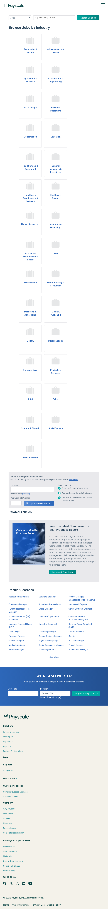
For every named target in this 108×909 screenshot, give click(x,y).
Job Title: (12, 689)
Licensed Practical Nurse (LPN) (20, 625)
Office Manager (46, 609)
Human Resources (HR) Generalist (19, 618)
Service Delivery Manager (50, 636)
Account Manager (76, 640)
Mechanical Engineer (77, 604)
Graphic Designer (16, 640)
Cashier (71, 636)
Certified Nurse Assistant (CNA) (80, 625)
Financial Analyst (16, 649)
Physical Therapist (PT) (49, 640)
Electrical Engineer (17, 636)
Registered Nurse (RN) (19, 596)
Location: (15, 485)
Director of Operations (49, 616)
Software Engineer (47, 596)
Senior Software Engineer (80, 609)
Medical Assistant (17, 645)
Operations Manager (18, 604)
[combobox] (54, 17)
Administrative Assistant (50, 604)
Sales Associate (76, 631)
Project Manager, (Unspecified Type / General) (81, 598)
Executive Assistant (48, 624)
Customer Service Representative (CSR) (78, 618)
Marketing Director (47, 649)
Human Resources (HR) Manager (19, 610)
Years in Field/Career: (20, 498)
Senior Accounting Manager (51, 645)
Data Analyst (14, 631)
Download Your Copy (62, 572)
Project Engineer (76, 645)
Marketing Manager (47, 631)
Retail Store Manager (78, 649)
